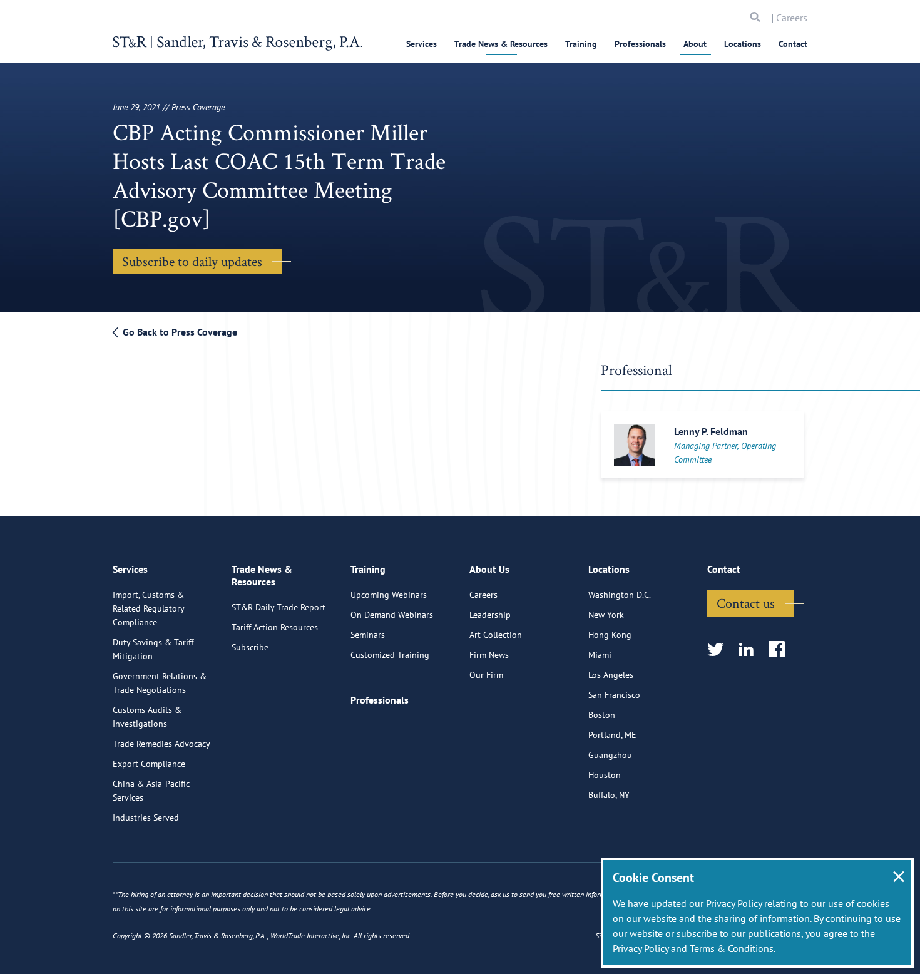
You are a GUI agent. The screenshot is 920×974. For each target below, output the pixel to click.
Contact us (746, 603)
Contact (793, 43)
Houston (604, 775)
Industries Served (146, 817)
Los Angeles (610, 674)
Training (581, 43)
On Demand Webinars (391, 614)
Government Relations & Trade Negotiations (160, 682)
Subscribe (250, 647)
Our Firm (486, 674)
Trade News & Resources (501, 43)
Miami (599, 654)
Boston (601, 714)
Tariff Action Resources (275, 627)
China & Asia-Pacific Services (151, 790)
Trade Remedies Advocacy (161, 743)
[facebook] (781, 650)
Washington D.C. (619, 594)
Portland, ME (612, 735)
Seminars (367, 634)
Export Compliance (149, 763)
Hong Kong (609, 634)
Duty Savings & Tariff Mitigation (153, 649)
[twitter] (719, 650)
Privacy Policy (640, 948)
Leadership (490, 614)
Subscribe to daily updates (192, 261)
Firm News (489, 654)
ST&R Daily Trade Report (278, 607)
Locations (742, 43)
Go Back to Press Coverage (178, 332)
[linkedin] (750, 650)
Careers (791, 17)
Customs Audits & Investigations (147, 716)
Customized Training (389, 654)
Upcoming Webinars (388, 594)
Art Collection (495, 634)
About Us (489, 569)
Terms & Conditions (732, 948)
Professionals (640, 43)
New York (606, 614)
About (695, 43)
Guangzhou (610, 755)
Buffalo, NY (609, 795)
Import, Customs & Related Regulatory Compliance (148, 608)
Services (421, 43)
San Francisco (614, 694)
